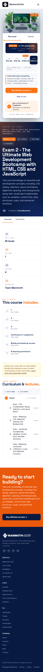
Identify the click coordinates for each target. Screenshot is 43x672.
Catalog (6, 127)
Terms (29, 667)
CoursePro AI (7, 573)
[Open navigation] (38, 4)
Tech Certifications (9, 598)
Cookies (36, 667)
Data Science (7, 594)
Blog (4, 649)
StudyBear (6, 569)
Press (4, 645)
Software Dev (7, 591)
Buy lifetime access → (21, 90)
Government (7, 627)
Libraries (5, 620)
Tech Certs (6, 565)
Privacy (22, 667)
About (4, 638)
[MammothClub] (21, 535)
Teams (31, 36)
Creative (5, 602)
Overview (7, 219)
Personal (12, 36)
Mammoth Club (8, 562)
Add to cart (21, 97)
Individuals (6, 612)
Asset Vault (6, 577)
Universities (6, 623)
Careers (5, 641)
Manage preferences (9, 667)
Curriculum (20, 219)
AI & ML (5, 587)
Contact (5, 652)
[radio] (9, 60)
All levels (17, 127)
